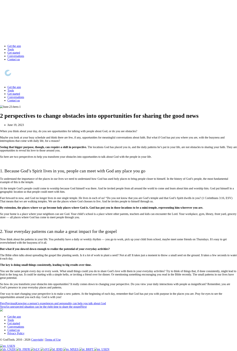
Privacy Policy (15, 333)
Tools (10, 49)
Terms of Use (53, 339)
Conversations (15, 56)
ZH (13, 349)
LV (38, 349)
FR (28, 349)
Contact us (13, 59)
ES (77, 349)
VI (48, 349)
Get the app (14, 46)
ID (61, 349)
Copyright (37, 339)
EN (13, 345)
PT (92, 349)
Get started (13, 52)
